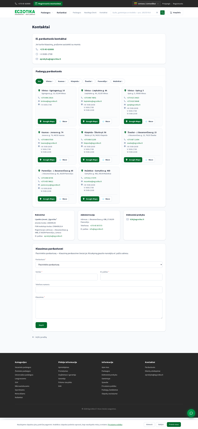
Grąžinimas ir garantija (67, 375)
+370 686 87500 (47, 139)
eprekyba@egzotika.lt (50, 59)
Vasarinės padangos (23, 367)
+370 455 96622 (47, 181)
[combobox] (133, 12)
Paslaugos (77, 12)
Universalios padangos (24, 375)
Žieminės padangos (23, 371)
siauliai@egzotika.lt (135, 143)
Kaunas (62, 81)
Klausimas (40, 297)
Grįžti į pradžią (41, 337)
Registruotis (178, 3)
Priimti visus (174, 424)
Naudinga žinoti (90, 12)
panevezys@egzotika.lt (50, 185)
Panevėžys (103, 81)
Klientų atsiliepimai (152, 371)
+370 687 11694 (133, 139)
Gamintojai (106, 378)
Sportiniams (20, 390)
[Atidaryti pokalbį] (191, 413)
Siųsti (41, 325)
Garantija (61, 378)
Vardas (39, 272)
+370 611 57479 (90, 178)
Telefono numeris (43, 284)
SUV (16, 382)
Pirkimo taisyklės (65, 382)
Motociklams (20, 393)
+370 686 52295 (90, 139)
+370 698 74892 (90, 97)
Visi (39, 81)
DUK (60, 386)
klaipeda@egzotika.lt (92, 143)
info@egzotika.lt (96, 229)
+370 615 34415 (133, 97)
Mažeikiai (118, 81)
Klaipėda (75, 81)
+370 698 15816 (47, 97)
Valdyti (161, 424)
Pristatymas (63, 371)
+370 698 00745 (47, 178)
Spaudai (105, 382)
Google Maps (49, 121)
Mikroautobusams (22, 386)
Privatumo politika (109, 386)
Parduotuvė (41, 259)
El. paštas (104, 272)
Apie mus (105, 367)
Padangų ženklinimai (110, 390)
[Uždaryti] (157, 12)
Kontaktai (103, 12)
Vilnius (49, 81)
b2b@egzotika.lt (137, 219)
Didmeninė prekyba (109, 375)
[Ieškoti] (162, 12)
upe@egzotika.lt (133, 104)
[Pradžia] (25, 12)
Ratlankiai (19, 397)
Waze (64, 121)
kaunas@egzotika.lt (49, 143)
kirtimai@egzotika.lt (49, 101)
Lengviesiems (20, 378)
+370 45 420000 (47, 49)
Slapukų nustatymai (109, 393)
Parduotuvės (150, 367)
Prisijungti (166, 3)
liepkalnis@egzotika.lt (93, 101)
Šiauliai (89, 81)
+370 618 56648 (133, 101)
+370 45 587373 (96, 225)
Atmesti (149, 424)
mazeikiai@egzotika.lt (93, 181)
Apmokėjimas (63, 367)
